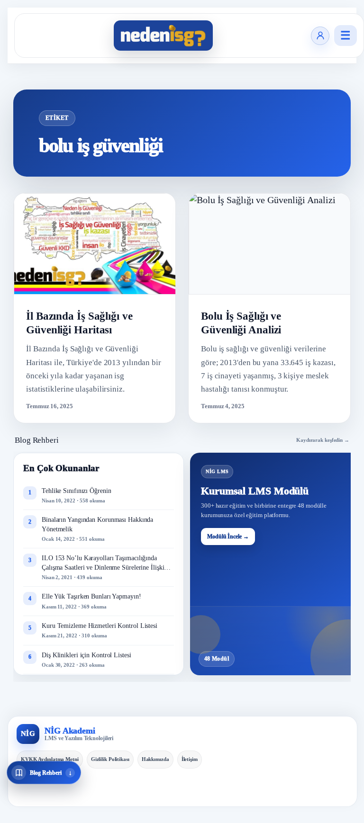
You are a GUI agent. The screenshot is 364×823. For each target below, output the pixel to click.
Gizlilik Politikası (110, 759)
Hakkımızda (155, 759)
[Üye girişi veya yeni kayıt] (320, 36)
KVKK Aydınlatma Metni (50, 759)
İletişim (190, 759)
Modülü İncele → (228, 536)
